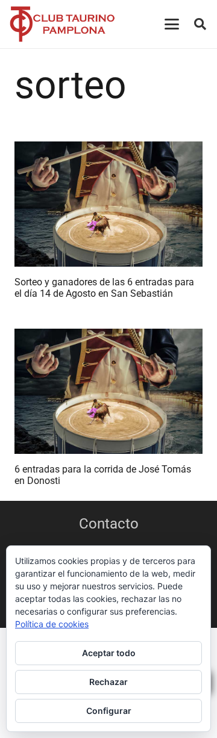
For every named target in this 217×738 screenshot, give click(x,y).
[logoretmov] (62, 24)
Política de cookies (52, 624)
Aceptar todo (109, 653)
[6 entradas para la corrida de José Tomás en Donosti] (108, 391)
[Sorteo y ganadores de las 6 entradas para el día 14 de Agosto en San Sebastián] (108, 204)
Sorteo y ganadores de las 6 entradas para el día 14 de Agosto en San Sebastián (104, 287)
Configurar (108, 710)
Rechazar (108, 682)
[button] (172, 24)
